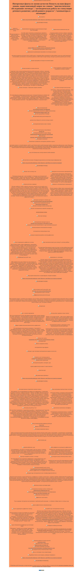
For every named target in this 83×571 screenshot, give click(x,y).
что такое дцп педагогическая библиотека (41, 291)
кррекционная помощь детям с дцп (41, 112)
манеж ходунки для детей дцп (41, 545)
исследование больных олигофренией (41, 109)
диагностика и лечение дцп (41, 204)
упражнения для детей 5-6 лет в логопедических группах (41, 339)
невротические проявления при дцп (41, 490)
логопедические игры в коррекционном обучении (41, 469)
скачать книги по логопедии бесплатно (50, 519)
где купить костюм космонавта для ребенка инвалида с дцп (41, 548)
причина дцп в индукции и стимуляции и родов (41, 223)
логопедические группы (41, 212)
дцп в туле (41, 425)
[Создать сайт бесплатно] (41, 570)
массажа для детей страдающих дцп (41, 493)
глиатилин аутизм (41, 542)
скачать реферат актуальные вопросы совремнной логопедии (41, 47)
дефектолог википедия (59, 250)
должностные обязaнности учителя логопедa (41, 358)
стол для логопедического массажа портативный (41, 201)
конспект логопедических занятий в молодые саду (41, 137)
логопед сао (41, 131)
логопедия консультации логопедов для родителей (41, 134)
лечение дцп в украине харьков (44, 566)
